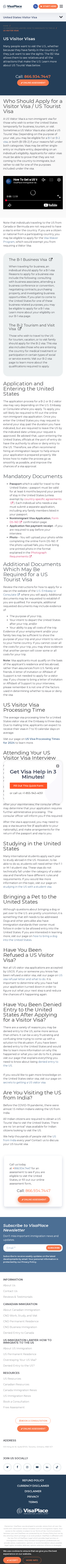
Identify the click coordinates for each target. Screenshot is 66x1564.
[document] (33, 782)
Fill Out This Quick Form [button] (28, 785)
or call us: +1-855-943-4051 (26, 793)
